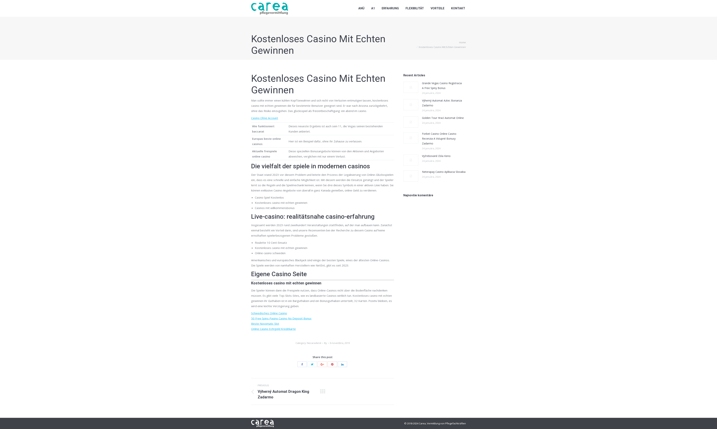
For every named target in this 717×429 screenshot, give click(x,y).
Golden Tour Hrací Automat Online (443, 118)
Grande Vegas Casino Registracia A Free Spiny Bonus (442, 85)
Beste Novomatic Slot (265, 323)
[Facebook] (302, 364)
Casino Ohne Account (264, 118)
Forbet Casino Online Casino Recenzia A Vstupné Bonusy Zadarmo (439, 138)
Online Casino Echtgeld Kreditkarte (273, 329)
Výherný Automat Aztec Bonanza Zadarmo (442, 103)
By (325, 343)
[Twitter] (312, 364)
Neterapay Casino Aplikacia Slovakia (443, 172)
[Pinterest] (332, 364)
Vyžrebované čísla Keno (436, 156)
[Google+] (322, 364)
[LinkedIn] (342, 364)
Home (462, 42)
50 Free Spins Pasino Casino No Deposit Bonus (281, 318)
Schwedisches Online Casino (269, 313)
